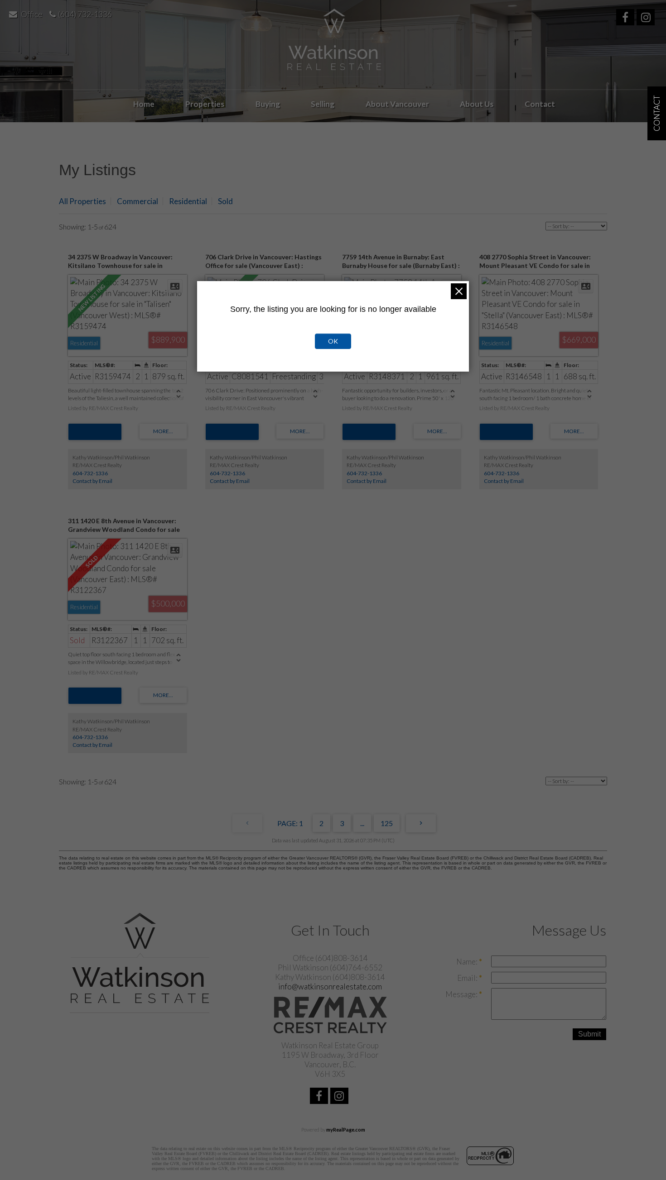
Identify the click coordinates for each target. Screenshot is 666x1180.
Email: (468, 978)
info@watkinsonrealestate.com (330, 986)
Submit (589, 1034)
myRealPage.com (345, 1129)
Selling (322, 104)
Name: (467, 961)
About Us (476, 104)
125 (387, 823)
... (362, 823)
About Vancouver (397, 104)
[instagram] (647, 18)
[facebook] (626, 18)
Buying (268, 104)
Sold (225, 201)
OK (333, 341)
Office (32, 14)
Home (143, 104)
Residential (188, 201)
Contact (540, 104)
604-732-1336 (90, 473)
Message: (462, 994)
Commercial (137, 201)
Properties (204, 104)
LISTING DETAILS (94, 432)
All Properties (82, 201)
